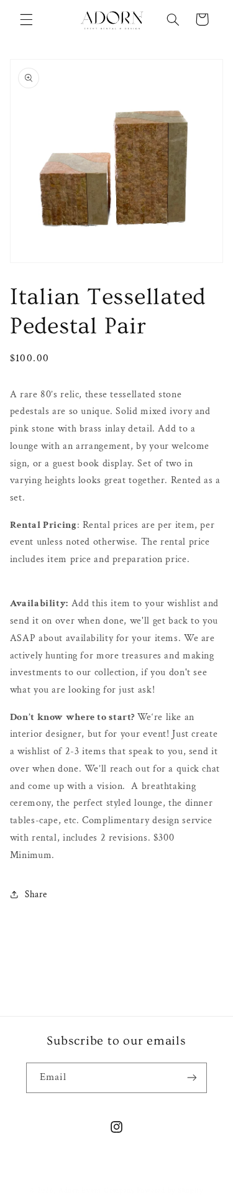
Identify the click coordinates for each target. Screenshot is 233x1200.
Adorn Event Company (96, 1190)
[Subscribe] (192, 1078)
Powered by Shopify (170, 1190)
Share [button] (36, 894)
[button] (26, 19)
